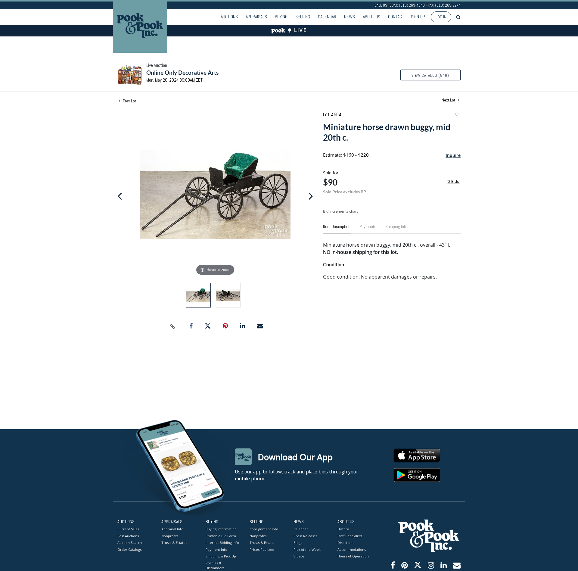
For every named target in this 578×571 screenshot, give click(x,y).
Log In (441, 17)
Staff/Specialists (349, 536)
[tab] (336, 229)
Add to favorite (457, 115)
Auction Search (129, 542)
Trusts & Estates (174, 542)
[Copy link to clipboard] (172, 326)
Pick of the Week (307, 549)
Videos (299, 556)
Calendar (327, 17)
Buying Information (221, 529)
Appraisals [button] (256, 17)
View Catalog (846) (430, 75)
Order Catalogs (129, 549)
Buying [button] (281, 17)
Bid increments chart (340, 211)
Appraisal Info (172, 529)
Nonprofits (169, 536)
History (343, 529)
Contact (396, 17)
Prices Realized (262, 549)
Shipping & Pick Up (221, 556)
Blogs (298, 542)
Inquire (453, 155)
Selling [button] (302, 17)
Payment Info (216, 549)
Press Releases (305, 536)
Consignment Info (264, 529)
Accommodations (351, 549)
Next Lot (449, 100)
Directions (345, 542)
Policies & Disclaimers (215, 565)
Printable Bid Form (221, 536)
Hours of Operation (353, 556)
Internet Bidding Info (222, 542)
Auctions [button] (229, 17)
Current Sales (128, 529)
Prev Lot (129, 101)
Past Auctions (128, 536)
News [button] (349, 17)
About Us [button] (371, 17)
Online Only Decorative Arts (182, 72)
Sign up (418, 17)
